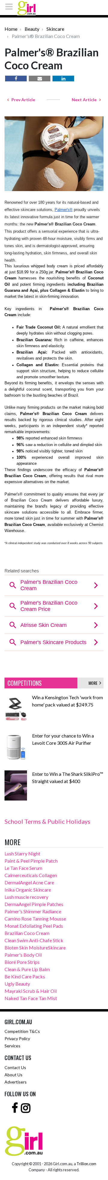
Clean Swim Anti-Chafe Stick (33, 940)
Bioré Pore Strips (22, 962)
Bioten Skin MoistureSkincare (35, 947)
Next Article (85, 99)
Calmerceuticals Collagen (30, 875)
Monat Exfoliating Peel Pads (33, 926)
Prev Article (22, 99)
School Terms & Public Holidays (47, 821)
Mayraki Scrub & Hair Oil (30, 991)
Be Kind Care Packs (24, 976)
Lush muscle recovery (26, 897)
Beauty (32, 29)
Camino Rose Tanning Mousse (35, 918)
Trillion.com (86, 1163)
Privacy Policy (17, 1038)
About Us (13, 1074)
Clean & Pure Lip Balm (27, 969)
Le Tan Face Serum (23, 868)
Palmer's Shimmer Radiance (32, 911)
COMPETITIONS (25, 683)
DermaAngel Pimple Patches (33, 904)
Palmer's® (64, 209)
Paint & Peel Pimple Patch (31, 861)
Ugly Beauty (17, 983)
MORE (93, 683)
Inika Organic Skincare (27, 889)
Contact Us (15, 1067)
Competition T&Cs (22, 1031)
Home (10, 29)
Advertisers (15, 1081)
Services (12, 1045)
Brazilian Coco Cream (27, 933)
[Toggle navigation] (10, 6)
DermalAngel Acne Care (29, 882)
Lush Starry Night (22, 853)
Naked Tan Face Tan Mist (30, 998)
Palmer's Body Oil (23, 955)
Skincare (55, 29)
